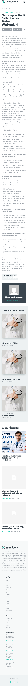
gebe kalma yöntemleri (9, 275)
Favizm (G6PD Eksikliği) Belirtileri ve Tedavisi (13, 527)
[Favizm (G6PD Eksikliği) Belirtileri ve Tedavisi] (14, 513)
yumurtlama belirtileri (9, 279)
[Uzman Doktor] (3, 13)
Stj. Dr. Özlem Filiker (10, 343)
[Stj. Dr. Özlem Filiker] (14, 326)
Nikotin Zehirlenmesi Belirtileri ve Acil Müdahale (12, 458)
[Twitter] (17, 682)
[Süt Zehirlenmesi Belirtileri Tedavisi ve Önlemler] (14, 477)
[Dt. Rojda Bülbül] (14, 398)
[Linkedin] (14, 682)
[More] (24, 29)
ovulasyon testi (7, 277)
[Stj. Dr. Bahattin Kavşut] (14, 362)
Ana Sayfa (4, 8)
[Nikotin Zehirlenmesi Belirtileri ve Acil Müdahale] (14, 442)
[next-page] (5, 535)
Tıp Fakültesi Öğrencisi (8, 345)
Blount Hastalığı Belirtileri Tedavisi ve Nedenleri (10, 664)
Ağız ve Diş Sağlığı (6, 417)
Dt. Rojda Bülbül (8, 415)
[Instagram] (10, 682)
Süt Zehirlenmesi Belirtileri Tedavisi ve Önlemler (12, 493)
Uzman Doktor (9, 12)
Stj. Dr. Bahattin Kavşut (11, 379)
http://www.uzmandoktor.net (14, 300)
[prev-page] (3, 535)
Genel (10, 8)
